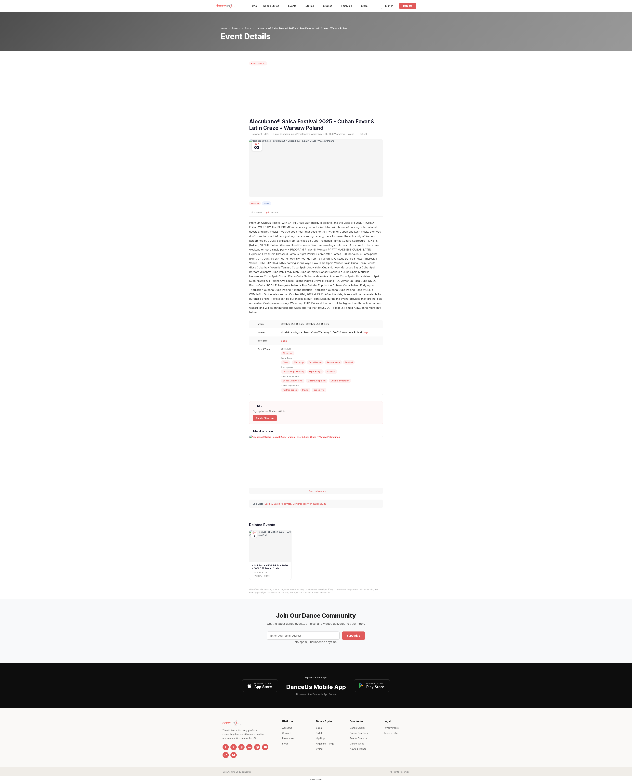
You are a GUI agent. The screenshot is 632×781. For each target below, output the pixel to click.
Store (364, 5)
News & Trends (358, 748)
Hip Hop (320, 738)
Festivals (347, 5)
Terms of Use (391, 733)
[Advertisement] (316, 93)
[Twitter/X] (233, 747)
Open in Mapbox (317, 491)
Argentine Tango (325, 743)
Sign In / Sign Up (265, 418)
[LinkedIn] (249, 747)
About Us (287, 727)
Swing (319, 748)
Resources (288, 738)
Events (292, 5)
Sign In (389, 5)
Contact (286, 733)
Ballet (319, 733)
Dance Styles (271, 5)
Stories (310, 5)
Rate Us (407, 5)
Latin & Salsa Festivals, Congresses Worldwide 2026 (296, 503)
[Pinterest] (257, 747)
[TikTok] (226, 755)
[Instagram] (241, 747)
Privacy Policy (391, 727)
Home (253, 5)
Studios (328, 5)
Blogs (285, 743)
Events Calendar (359, 738)
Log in (267, 212)
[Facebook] (226, 747)
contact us (325, 592)
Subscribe (353, 635)
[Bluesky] (233, 755)
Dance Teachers (359, 733)
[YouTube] (265, 747)
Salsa (248, 28)
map (365, 332)
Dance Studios (358, 727)
